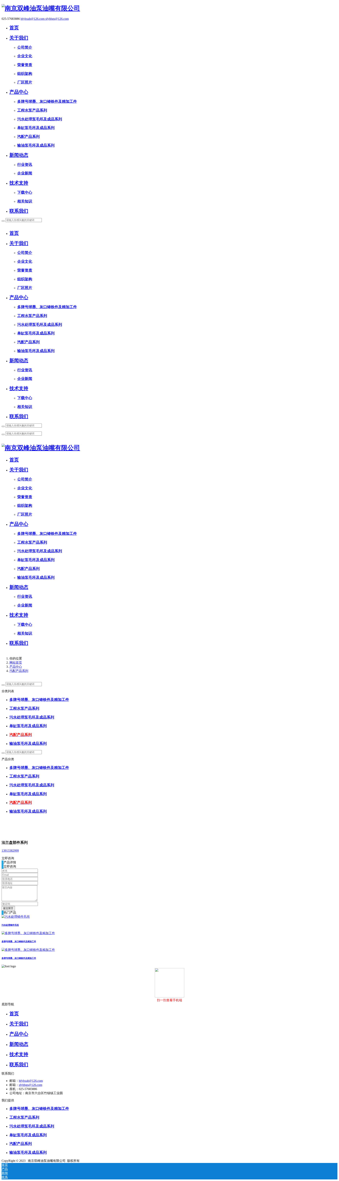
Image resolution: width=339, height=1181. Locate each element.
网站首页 (15, 662)
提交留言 (8, 908)
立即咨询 (8, 858)
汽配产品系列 (18, 670)
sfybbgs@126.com (57, 18)
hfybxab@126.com (33, 18)
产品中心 (15, 666)
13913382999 (10, 850)
